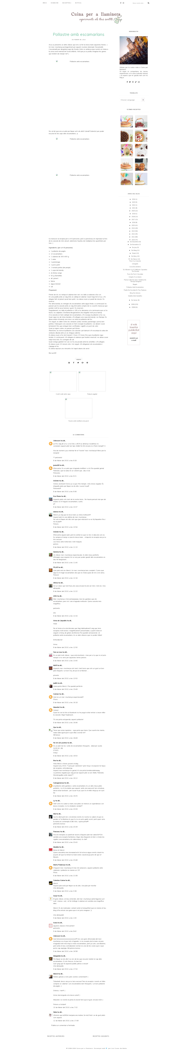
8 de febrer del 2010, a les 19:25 (65, 796)
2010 (133, 240)
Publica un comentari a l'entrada (63, 1025)
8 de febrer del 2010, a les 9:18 (64, 460)
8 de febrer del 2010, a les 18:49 (65, 738)
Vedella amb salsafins (135, 296)
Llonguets (135, 264)
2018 (133, 216)
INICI (45, 3)
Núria (55, 1012)
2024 (134, 199)
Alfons (55, 583)
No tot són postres (60, 743)
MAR (55, 665)
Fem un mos (57, 652)
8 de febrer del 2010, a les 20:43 (65, 842)
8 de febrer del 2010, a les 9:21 (64, 476)
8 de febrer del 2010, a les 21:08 (65, 876)
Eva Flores (57, 496)
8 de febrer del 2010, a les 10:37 (65, 507)
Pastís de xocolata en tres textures (135, 290)
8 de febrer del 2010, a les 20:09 (65, 809)
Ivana (55, 923)
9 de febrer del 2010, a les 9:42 (64, 931)
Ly (54, 801)
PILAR (55, 567)
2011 (133, 237)
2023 (134, 202)
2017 (133, 219)
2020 (133, 211)
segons (78, 359)
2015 (133, 225)
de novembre (134, 244)
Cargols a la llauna (135, 277)
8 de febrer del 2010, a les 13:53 (65, 678)
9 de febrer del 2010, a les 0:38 (64, 891)
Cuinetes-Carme (59, 880)
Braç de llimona (135, 293)
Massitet (56, 707)
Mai (54, 814)
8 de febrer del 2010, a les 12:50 (65, 647)
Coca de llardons (135, 266)
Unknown (56, 441)
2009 (133, 304)
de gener (134, 300)
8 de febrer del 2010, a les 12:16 (65, 578)
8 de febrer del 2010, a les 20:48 (65, 860)
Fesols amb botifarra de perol (79, 421)
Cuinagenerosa (58, 783)
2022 (134, 205)
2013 (133, 231)
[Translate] (143, 100)
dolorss (55, 512)
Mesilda (56, 847)
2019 (134, 213)
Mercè (55, 974)
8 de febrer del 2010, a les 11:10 (65, 547)
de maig (134, 250)
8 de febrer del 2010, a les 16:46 (65, 723)
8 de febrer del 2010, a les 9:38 (64, 491)
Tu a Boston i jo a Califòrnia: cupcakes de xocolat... (135, 270)
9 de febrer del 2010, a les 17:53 (65, 969)
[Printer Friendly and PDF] (69, 362)
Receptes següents (101, 1036)
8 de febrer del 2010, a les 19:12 (65, 778)
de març (134, 256)
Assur (55, 896)
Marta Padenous (59, 865)
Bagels (135, 284)
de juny (134, 247)
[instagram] (124, 3)
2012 (133, 234)
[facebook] (121, 3)
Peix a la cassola (135, 261)
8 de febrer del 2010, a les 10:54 (65, 527)
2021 (134, 208)
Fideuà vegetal (92, 394)
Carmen (56, 694)
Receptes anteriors (55, 1036)
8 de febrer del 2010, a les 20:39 (65, 827)
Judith (55, 683)
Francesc (56, 831)
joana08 (56, 465)
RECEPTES (66, 3)
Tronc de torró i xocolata (135, 274)
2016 (134, 222)
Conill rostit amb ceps (63, 394)
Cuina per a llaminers (84, 1048)
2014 (133, 228)
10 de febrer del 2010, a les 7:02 (65, 1007)
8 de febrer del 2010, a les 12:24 (65, 616)
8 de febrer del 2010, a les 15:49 (65, 689)
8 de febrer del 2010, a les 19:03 (65, 756)
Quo (54, 727)
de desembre (134, 241)
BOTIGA (78, 3)
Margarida (57, 956)
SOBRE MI (55, 3)
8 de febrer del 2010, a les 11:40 (65, 563)
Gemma (56, 552)
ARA (55, 596)
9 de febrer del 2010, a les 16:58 (65, 951)
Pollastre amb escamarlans (135, 287)
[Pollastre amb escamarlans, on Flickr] (79, 93)
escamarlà (99, 47)
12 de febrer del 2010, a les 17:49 (66, 1021)
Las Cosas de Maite (119, 1048)
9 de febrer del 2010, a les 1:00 (64, 918)
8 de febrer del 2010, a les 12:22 (65, 591)
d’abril (134, 253)
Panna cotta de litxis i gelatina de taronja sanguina (135, 280)
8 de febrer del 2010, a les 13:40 (65, 661)
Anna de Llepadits (60, 621)
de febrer (134, 259)
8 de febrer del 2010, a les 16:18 (65, 702)
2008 (133, 307)
